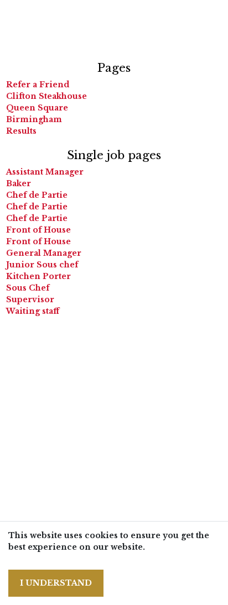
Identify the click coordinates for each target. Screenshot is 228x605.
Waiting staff (32, 311)
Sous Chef (27, 288)
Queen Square (37, 108)
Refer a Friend (37, 85)
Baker (18, 183)
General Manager (43, 253)
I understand (56, 583)
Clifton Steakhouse (46, 96)
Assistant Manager (45, 172)
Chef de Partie (37, 195)
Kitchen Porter (38, 276)
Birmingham (34, 119)
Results (21, 131)
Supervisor (30, 299)
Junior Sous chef (42, 265)
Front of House (38, 230)
